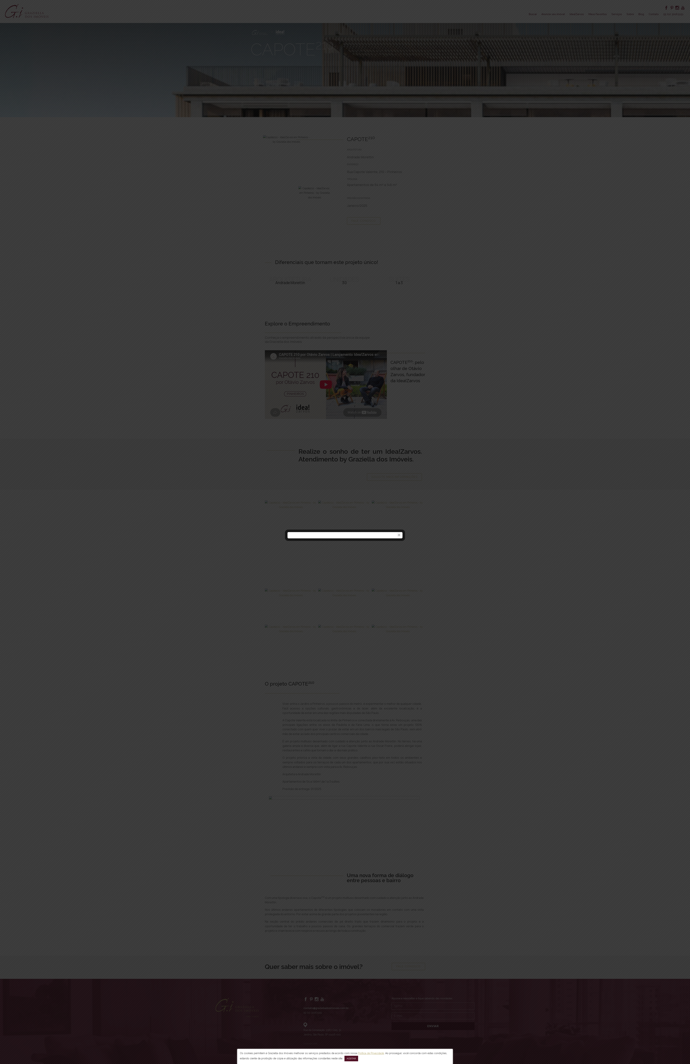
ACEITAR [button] (351, 1058)
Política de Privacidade (371, 1053)
